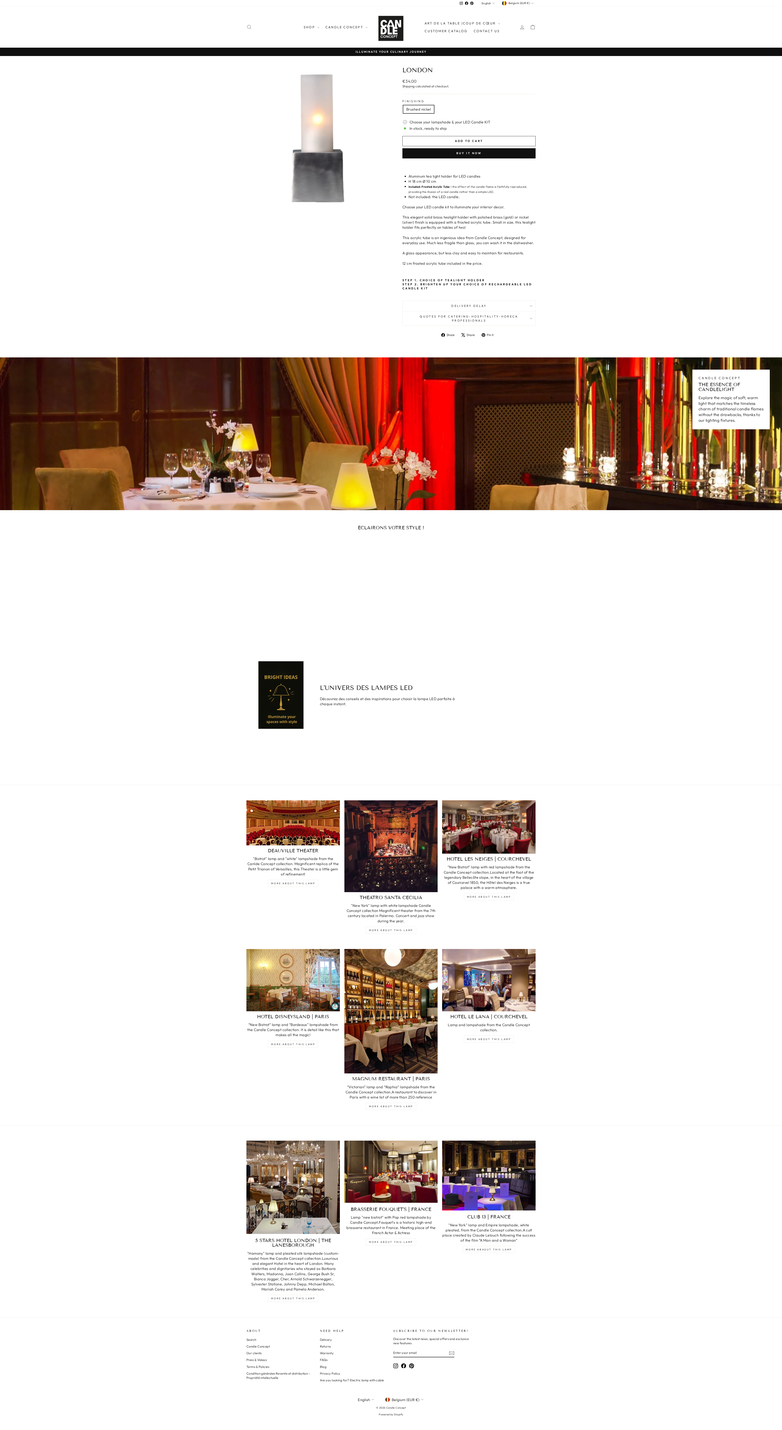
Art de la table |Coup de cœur (461, 23)
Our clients (254, 1353)
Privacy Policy (330, 1373)
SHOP (310, 27)
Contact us (487, 31)
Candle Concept (345, 27)
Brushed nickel (418, 109)
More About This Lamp (293, 883)
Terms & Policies (257, 1367)
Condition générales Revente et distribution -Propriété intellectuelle (278, 1376)
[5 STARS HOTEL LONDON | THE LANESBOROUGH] (293, 1187)
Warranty (327, 1353)
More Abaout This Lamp (489, 1249)
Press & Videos (256, 1360)
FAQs (324, 1360)
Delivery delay (469, 306)
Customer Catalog (446, 31)
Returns (325, 1346)
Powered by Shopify (391, 1414)
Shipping (408, 86)
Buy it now (469, 153)
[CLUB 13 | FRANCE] (489, 1175)
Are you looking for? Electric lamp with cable (352, 1380)
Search (251, 1340)
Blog (323, 1367)
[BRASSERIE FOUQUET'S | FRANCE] (391, 1172)
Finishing (413, 101)
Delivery (326, 1340)
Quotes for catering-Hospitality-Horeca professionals (469, 318)
